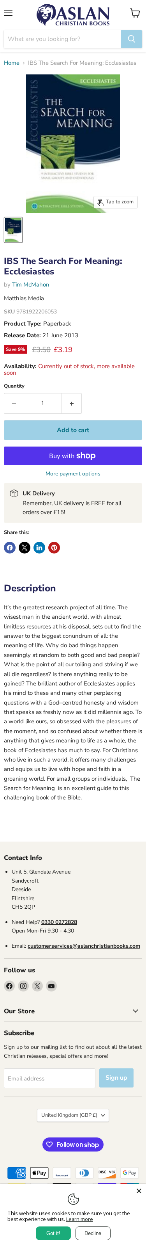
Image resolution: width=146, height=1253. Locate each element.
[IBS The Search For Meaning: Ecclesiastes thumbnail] (13, 229)
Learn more (79, 1219)
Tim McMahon (30, 284)
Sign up (116, 1077)
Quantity (14, 386)
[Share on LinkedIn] (39, 548)
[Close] (139, 1191)
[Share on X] (24, 548)
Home (11, 63)
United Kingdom (69, 1115)
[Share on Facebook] (10, 548)
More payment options (73, 474)
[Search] (131, 39)
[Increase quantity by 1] (72, 403)
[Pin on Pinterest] (54, 548)
